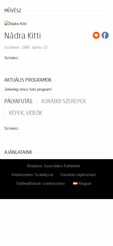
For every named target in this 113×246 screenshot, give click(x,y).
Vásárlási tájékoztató (78, 175)
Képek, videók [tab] (25, 113)
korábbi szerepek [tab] (63, 101)
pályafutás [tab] (18, 101)
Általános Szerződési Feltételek (53, 166)
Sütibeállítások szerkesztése (40, 183)
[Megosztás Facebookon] (105, 35)
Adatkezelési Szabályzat (32, 175)
